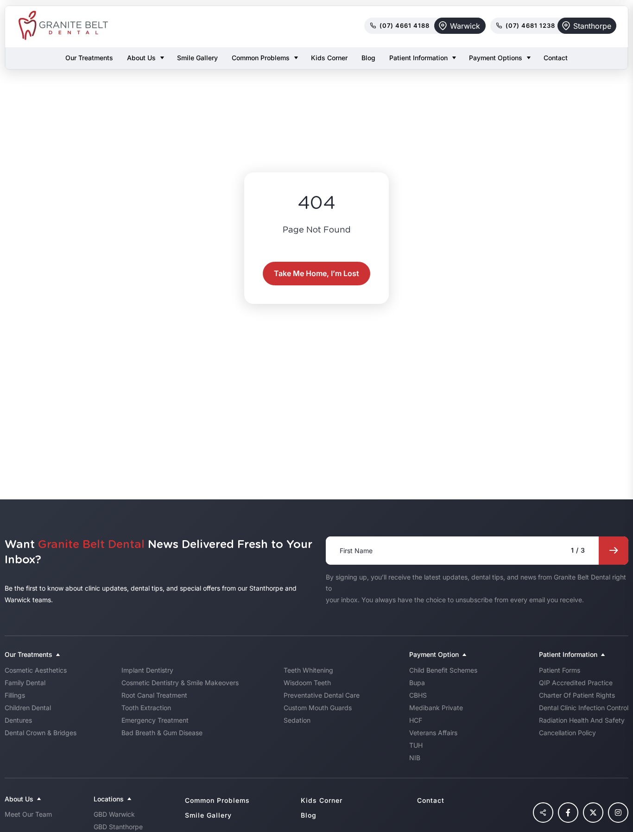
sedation (297, 720)
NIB (414, 758)
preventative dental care (322, 695)
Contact (556, 58)
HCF (415, 720)
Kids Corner (329, 58)
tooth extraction (146, 708)
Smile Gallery (197, 58)
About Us (141, 58)
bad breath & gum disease (162, 733)
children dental (28, 708)
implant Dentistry (147, 670)
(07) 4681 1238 (530, 25)
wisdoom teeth (307, 683)
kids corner (321, 800)
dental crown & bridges (40, 733)
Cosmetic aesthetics (36, 670)
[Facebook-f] (568, 812)
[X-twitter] (593, 812)
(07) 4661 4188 (405, 25)
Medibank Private (436, 708)
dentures (18, 720)
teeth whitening (308, 670)
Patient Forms (559, 670)
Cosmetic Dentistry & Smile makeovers (180, 683)
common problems (217, 800)
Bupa (417, 683)
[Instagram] (618, 812)
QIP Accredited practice (576, 683)
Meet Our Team (28, 814)
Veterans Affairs (433, 733)
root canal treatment (154, 695)
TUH (416, 745)
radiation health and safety (582, 720)
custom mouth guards (318, 708)
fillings (15, 695)
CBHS (418, 695)
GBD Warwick (114, 814)
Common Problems (261, 58)
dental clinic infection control (583, 708)
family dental (25, 683)
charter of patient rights (577, 695)
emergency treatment (155, 720)
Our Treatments (89, 58)
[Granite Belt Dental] (63, 26)
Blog (368, 58)
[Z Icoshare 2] (543, 812)
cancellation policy (567, 733)
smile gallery (208, 815)
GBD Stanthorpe (118, 827)
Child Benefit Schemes (443, 670)
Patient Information (418, 58)
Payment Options (495, 58)
